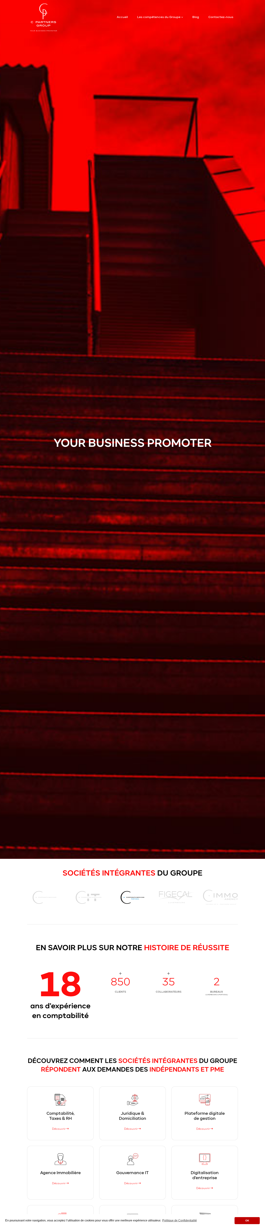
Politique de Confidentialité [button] (179, 1220)
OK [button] (247, 1220)
